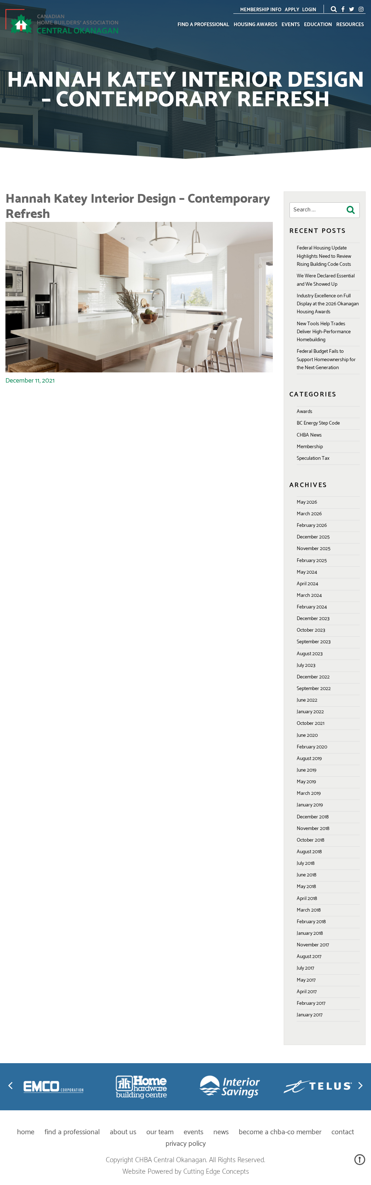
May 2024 (307, 572)
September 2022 (314, 689)
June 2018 (306, 875)
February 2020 (312, 747)
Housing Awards (255, 25)
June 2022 (307, 700)
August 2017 (309, 957)
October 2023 (311, 630)
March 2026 (309, 514)
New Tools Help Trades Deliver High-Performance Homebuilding (324, 332)
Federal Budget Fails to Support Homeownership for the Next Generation (326, 359)
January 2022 (310, 712)
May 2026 (307, 502)
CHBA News (309, 435)
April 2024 (307, 584)
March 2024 (309, 595)
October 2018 (310, 840)
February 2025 (312, 561)
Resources (350, 25)
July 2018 (305, 863)
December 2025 (313, 537)
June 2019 (306, 770)
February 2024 (312, 607)
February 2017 (311, 1003)
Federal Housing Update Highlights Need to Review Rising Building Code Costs (324, 256)
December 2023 (313, 619)
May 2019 (306, 782)
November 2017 (313, 945)
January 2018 (310, 933)
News (221, 1132)
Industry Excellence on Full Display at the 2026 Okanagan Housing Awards (328, 304)
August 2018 (309, 852)
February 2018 (311, 922)
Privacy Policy (186, 1144)
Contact (343, 1132)
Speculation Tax (313, 458)
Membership (310, 447)
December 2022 (313, 677)
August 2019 (309, 759)
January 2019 (310, 805)
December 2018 (313, 817)
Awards (304, 412)
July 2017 (305, 968)
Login (309, 10)
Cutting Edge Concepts (216, 1172)
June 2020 (307, 735)
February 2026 (312, 525)
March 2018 (309, 910)
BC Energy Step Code (318, 423)
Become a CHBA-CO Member (280, 1132)
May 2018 (306, 887)
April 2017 (307, 992)
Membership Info (261, 10)
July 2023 (306, 665)
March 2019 (309, 793)
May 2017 (306, 980)
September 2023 (313, 642)
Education (318, 25)
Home (25, 1132)
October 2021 (310, 723)
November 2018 (313, 829)
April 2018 (307, 899)
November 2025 (313, 549)
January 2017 (309, 1015)
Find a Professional (203, 25)
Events (291, 25)
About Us (123, 1132)
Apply (292, 10)
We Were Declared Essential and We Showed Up (326, 280)
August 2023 (309, 654)
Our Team (160, 1132)
